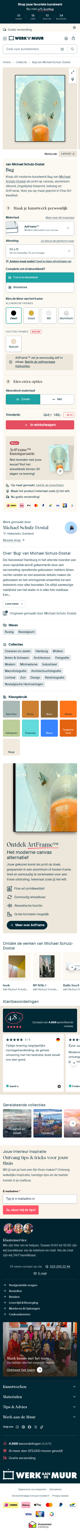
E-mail (42, 1273)
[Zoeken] (72, 49)
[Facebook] (29, 1427)
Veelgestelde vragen (23, 1285)
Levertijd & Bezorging (23, 1303)
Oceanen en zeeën (18, 651)
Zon (23, 678)
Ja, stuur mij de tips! (21, 1210)
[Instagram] (17, 1427)
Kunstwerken (14, 1387)
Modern (10, 664)
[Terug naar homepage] (26, 37)
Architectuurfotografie (46, 671)
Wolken (58, 651)
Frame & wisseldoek (25, 277)
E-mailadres (11, 1191)
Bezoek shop (12, 540)
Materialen (12, 1397)
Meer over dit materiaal (60, 217)
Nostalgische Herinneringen (24, 684)
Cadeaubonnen (19, 1314)
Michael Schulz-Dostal (28, 164)
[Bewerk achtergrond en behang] (72, 79)
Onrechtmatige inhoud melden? (30, 1495)
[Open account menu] (66, 38)
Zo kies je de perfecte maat (57, 241)
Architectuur (42, 658)
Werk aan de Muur (19, 1417)
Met (59, 399)
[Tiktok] (42, 1427)
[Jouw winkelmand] (73, 38)
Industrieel (49, 664)
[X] (36, 1427)
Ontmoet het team (21, 1370)
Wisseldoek (20, 287)
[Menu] (5, 38)
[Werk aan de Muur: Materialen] (75, 1397)
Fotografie (62, 658)
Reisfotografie (54, 678)
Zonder (25, 399)
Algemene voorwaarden (32, 1489)
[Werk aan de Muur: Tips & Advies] (75, 1407)
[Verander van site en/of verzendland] (74, 27)
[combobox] (30, 49)
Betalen (14, 1297)
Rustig (9, 632)
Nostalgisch (26, 632)
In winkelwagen (43, 424)
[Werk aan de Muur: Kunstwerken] (75, 1387)
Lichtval (10, 678)
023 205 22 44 (60, 1267)
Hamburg (42, 651)
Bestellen (15, 1291)
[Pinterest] (23, 1427)
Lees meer (12, 603)
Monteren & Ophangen (24, 1308)
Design (35, 678)
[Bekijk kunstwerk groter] (72, 72)
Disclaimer (56, 1489)
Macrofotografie (15, 671)
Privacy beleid (60, 1495)
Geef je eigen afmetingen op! (40, 261)
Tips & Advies (15, 1407)
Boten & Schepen (17, 658)
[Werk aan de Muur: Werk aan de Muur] (75, 1417)
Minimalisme (28, 664)
